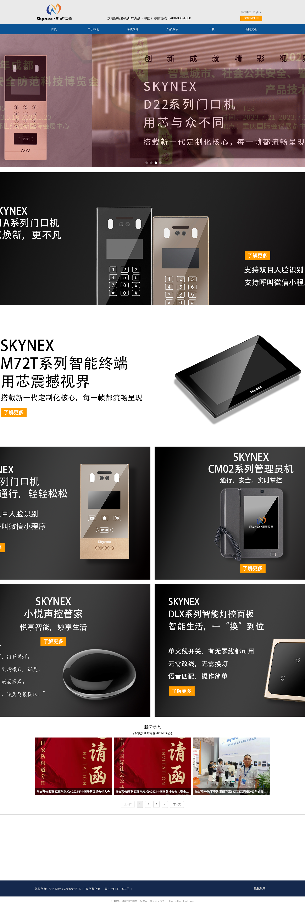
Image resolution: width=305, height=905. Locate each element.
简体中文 (246, 12)
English (257, 12)
